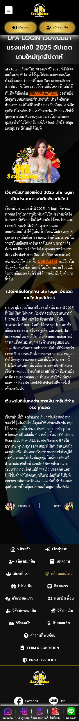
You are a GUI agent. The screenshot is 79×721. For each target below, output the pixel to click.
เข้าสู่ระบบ (23, 27)
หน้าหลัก (24, 549)
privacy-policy (42, 660)
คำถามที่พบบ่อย (42, 635)
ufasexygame (44, 93)
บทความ (63, 561)
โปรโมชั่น (25, 586)
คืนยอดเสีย (61, 623)
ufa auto (47, 261)
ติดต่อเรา (61, 586)
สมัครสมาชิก (60, 27)
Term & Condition (43, 647)
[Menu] (9, 10)
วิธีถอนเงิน (24, 623)
